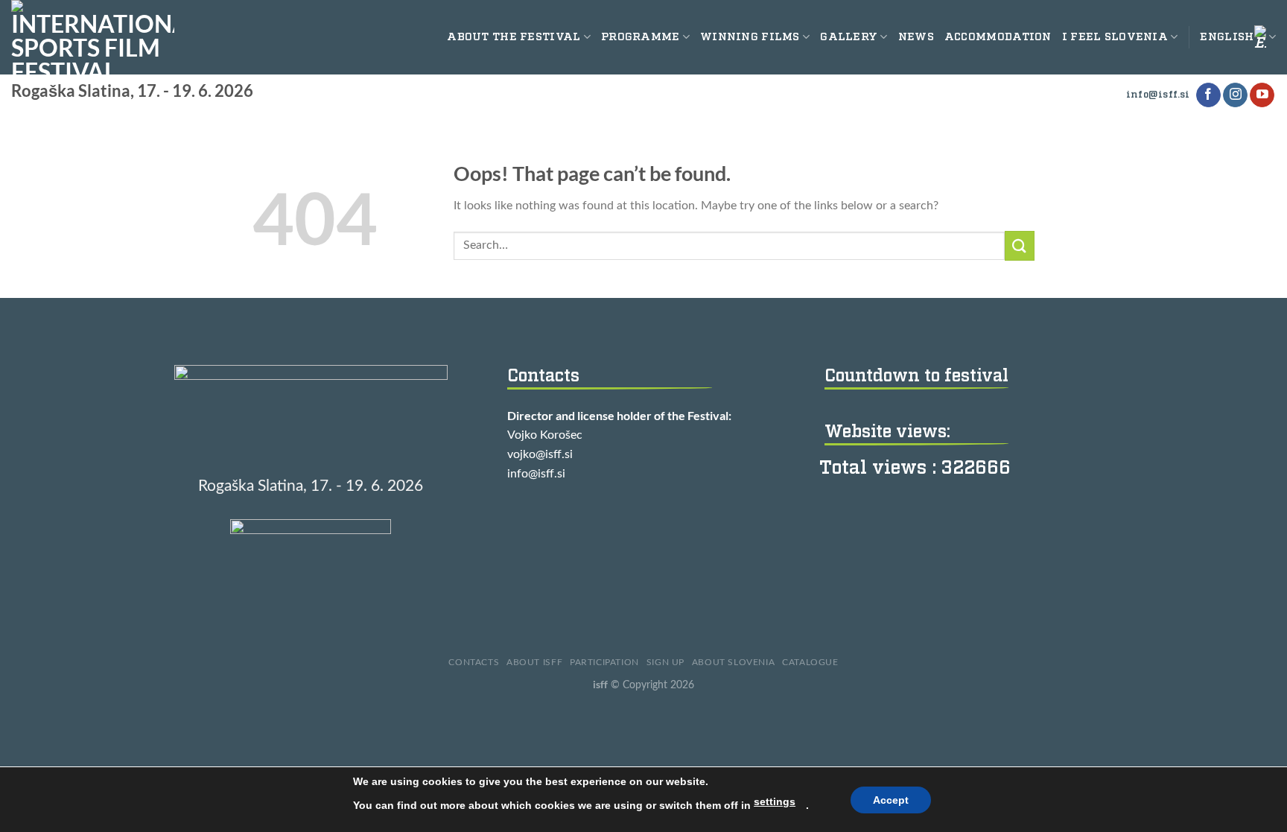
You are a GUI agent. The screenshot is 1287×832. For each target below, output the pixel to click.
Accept (891, 800)
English (1226, 36)
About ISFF (534, 662)
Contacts (473, 662)
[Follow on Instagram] (1235, 95)
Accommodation (998, 36)
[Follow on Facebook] (1208, 95)
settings (774, 801)
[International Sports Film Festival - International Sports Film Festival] (92, 37)
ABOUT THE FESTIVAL (513, 36)
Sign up (665, 662)
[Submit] (1020, 245)
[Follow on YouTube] (1262, 95)
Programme (640, 36)
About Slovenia (733, 662)
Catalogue (810, 662)
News (916, 36)
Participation (604, 662)
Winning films (750, 36)
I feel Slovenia (1115, 36)
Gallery (848, 36)
